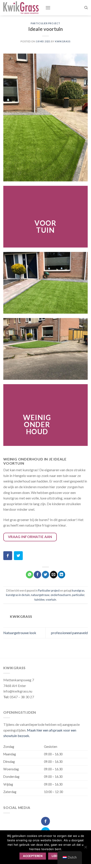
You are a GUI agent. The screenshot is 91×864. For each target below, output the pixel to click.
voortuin (51, 599)
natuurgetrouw (40, 595)
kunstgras (78, 590)
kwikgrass (62, 41)
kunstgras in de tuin (18, 595)
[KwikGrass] (21, 7)
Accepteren (32, 856)
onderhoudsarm (61, 595)
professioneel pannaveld (69, 633)
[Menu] (48, 7)
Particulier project (45, 23)
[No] (85, 848)
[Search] (86, 8)
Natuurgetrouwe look (19, 633)
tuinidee (39, 599)
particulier (78, 595)
